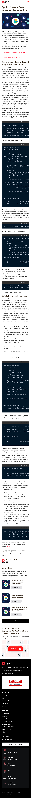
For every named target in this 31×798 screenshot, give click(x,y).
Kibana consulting (7, 724)
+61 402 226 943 (11, 784)
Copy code (25, 122)
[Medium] (11, 739)
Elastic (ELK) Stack (7, 721)
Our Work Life (6, 701)
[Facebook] (8, 739)
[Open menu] (28, 2)
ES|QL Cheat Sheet (7, 732)
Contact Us (5, 703)
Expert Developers (7, 719)
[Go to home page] (15, 663)
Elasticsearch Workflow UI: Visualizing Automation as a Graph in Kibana (19, 609)
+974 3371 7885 (11, 778)
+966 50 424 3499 (12, 752)
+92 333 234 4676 (12, 759)
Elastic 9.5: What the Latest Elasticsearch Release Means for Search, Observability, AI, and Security (19, 595)
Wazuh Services (6, 729)
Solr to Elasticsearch (8, 726)
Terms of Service (14, 795)
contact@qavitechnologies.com (13, 670)
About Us (4, 695)
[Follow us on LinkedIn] (7, 562)
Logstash (4, 716)
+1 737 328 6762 (8, 673)
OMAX (3, 706)
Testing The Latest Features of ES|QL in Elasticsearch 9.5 (17, 582)
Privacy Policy (5, 795)
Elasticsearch (6, 713)
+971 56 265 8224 (12, 772)
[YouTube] (5, 739)
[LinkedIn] (3, 739)
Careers (4, 698)
